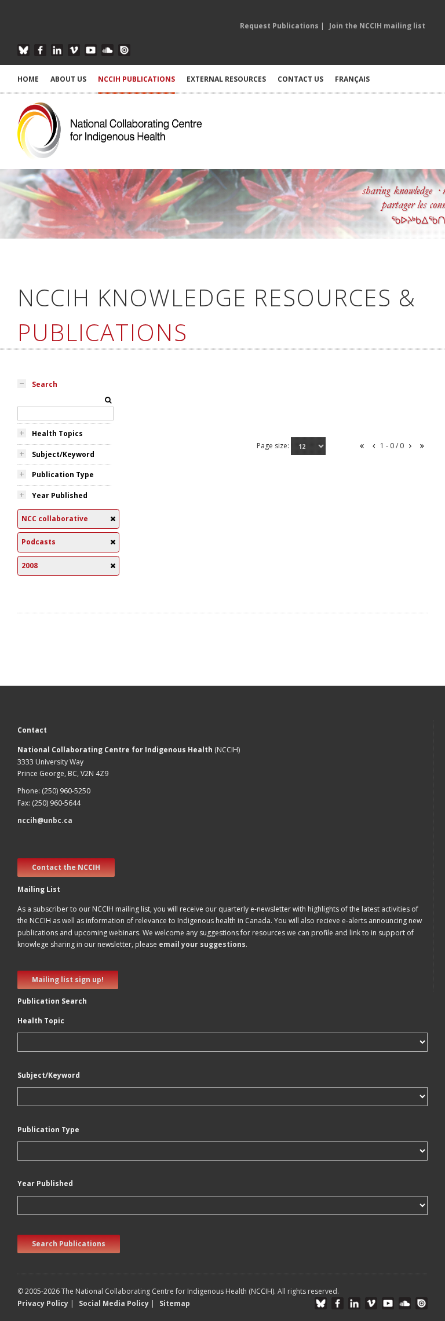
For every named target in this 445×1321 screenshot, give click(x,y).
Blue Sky (23, 50)
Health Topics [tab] (57, 433)
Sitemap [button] (174, 1303)
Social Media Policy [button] (114, 1303)
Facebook (40, 50)
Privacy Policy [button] (42, 1303)
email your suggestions (202, 944)
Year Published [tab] (59, 495)
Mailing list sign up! (68, 980)
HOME (28, 79)
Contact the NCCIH (66, 867)
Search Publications (68, 1244)
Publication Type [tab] (63, 475)
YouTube (91, 50)
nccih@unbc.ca (44, 820)
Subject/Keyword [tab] (63, 454)
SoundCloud (107, 50)
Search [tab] (44, 384)
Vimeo (74, 50)
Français (352, 79)
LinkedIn (57, 50)
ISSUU (124, 50)
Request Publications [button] (279, 26)
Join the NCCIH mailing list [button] (377, 26)
